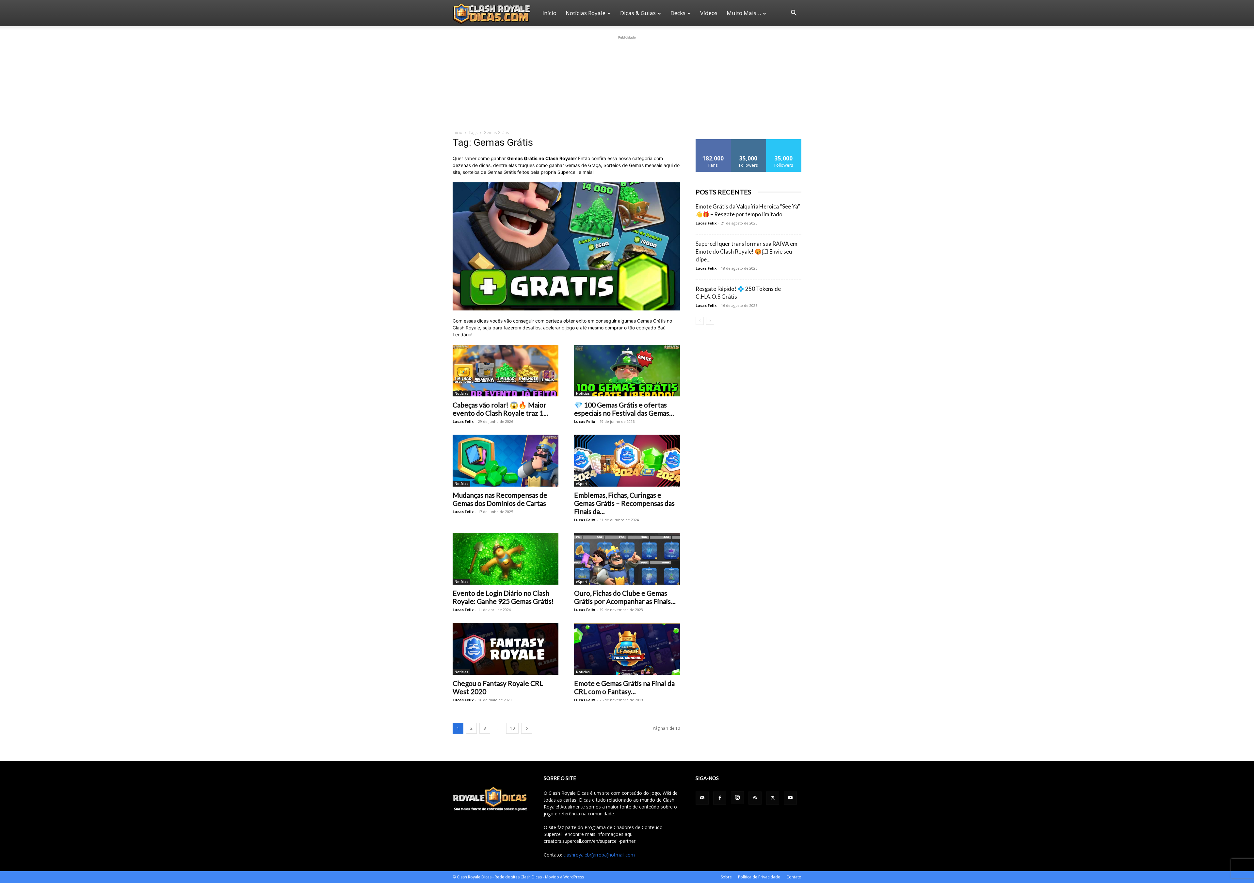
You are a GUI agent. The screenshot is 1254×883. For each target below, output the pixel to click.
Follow (748, 141)
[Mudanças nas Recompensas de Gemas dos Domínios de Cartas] (505, 461)
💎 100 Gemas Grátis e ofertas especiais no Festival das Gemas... (624, 409)
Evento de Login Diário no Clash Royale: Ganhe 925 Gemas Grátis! (503, 597)
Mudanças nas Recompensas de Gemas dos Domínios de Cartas (500, 499)
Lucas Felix (463, 421)
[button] (793, 13)
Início (549, 13)
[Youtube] (790, 798)
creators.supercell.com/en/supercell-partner (589, 841)
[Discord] (702, 798)
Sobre (726, 877)
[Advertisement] (627, 82)
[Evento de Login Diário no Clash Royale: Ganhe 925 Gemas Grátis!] (505, 559)
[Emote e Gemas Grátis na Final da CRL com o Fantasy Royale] (627, 649)
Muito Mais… (744, 13)
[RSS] (755, 798)
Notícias (461, 393)
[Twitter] (772, 798)
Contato (793, 877)
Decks (677, 13)
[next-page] (526, 728)
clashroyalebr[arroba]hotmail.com (599, 855)
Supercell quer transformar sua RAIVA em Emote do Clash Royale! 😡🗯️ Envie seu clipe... (746, 251)
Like (713, 141)
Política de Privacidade (759, 877)
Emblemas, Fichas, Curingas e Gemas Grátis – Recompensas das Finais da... (624, 503)
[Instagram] (737, 797)
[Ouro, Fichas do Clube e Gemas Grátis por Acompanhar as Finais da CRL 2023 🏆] (627, 559)
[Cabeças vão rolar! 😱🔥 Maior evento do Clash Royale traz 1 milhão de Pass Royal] (505, 371)
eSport (581, 483)
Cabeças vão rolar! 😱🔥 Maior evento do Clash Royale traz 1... (500, 409)
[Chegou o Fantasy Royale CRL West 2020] (505, 649)
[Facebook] (719, 798)
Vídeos (708, 13)
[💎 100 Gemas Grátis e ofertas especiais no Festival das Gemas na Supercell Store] (627, 371)
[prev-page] (700, 321)
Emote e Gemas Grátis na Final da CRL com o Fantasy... (624, 687)
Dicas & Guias (638, 13)
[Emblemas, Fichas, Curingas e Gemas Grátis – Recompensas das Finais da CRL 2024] (627, 461)
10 (512, 728)
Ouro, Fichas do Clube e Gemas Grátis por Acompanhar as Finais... (625, 597)
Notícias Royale (585, 13)
